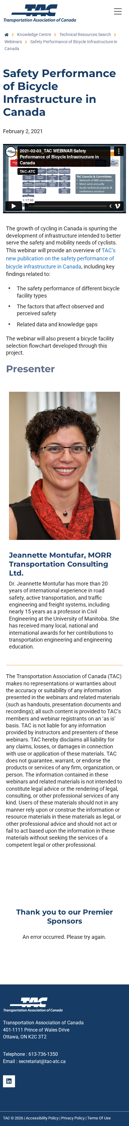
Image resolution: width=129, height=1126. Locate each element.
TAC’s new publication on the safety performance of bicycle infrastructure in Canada (61, 258)
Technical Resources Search (85, 34)
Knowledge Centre (34, 34)
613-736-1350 (43, 1054)
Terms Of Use (99, 1118)
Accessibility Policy (42, 1118)
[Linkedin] (9, 1081)
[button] (117, 12)
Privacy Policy (73, 1118)
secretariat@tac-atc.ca (42, 1061)
